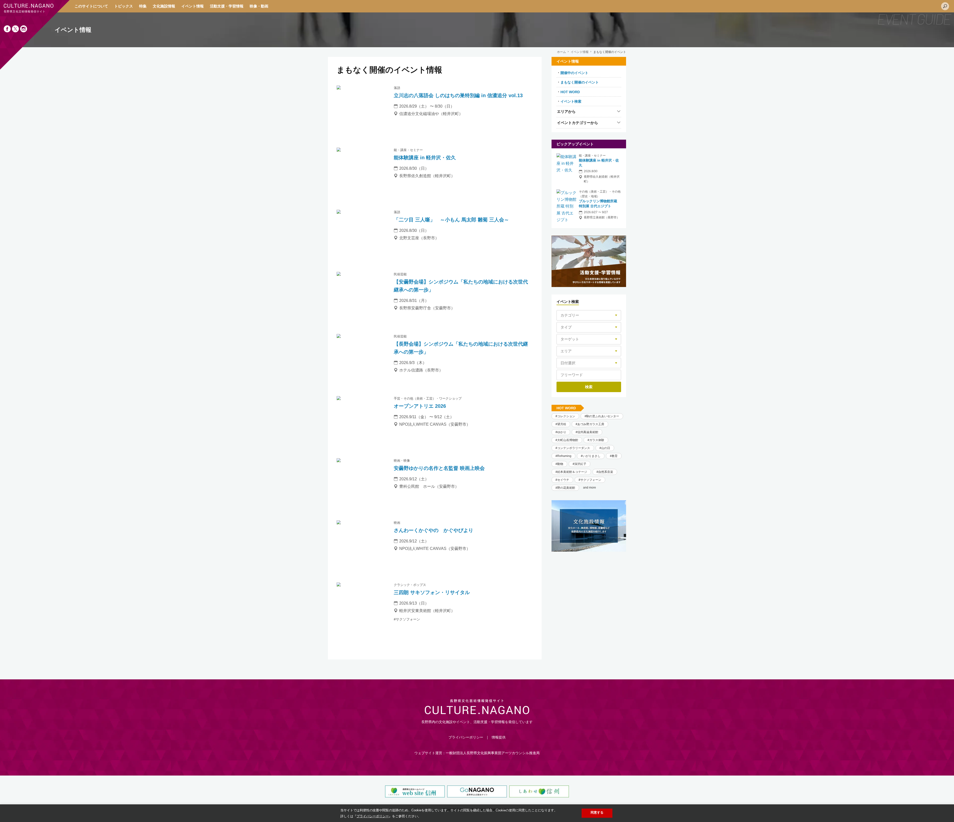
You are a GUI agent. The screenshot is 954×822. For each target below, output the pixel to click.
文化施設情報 (164, 6)
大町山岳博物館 (567, 440)
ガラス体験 (596, 440)
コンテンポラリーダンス (573, 448)
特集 (143, 6)
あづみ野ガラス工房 (590, 424)
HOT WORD (570, 92)
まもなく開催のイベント (579, 82)
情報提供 (499, 737)
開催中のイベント (574, 73)
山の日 (605, 448)
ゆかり (561, 432)
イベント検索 (570, 101)
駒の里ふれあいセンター (602, 416)
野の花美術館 (566, 488)
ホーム (561, 52)
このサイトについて (91, 6)
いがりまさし (591, 456)
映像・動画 (259, 6)
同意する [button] (597, 812)
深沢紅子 (580, 464)
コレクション (566, 416)
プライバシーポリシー (465, 737)
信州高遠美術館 (587, 432)
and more (589, 487)
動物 (560, 464)
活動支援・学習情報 (226, 6)
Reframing (564, 456)
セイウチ (563, 480)
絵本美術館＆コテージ (572, 472)
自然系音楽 (605, 472)
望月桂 (561, 424)
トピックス (123, 6)
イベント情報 (192, 6)
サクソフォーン (590, 480)
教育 (615, 456)
